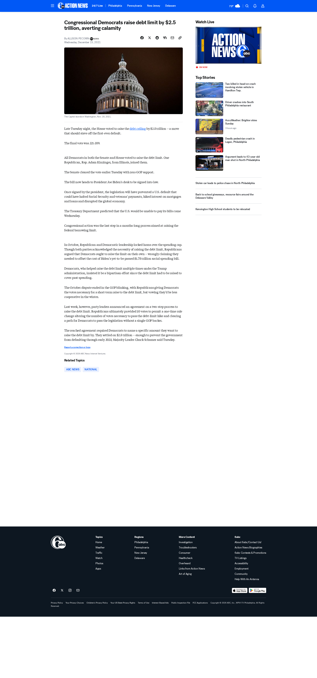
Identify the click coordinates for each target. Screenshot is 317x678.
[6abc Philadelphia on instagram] (70, 590)
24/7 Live (97, 5)
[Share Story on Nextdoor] (165, 38)
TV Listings (240, 558)
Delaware (170, 5)
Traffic (98, 553)
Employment (241, 568)
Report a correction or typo (77, 347)
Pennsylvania (134, 5)
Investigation (186, 542)
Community (241, 574)
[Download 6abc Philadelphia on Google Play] (257, 590)
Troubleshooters (188, 547)
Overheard (185, 563)
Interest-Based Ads (160, 603)
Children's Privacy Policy (97, 603)
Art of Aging (185, 574)
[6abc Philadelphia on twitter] (62, 590)
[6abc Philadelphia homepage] (72, 6)
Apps (98, 568)
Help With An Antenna (247, 579)
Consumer (184, 553)
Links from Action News (192, 568)
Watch (98, 558)
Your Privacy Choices (75, 603)
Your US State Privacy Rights (122, 603)
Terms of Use (143, 603)
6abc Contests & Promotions (250, 553)
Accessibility (241, 563)
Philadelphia (115, 5)
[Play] (228, 45)
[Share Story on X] (149, 38)
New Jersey (153, 5)
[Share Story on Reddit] (157, 38)
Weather (100, 547)
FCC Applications (200, 603)
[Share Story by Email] (172, 38)
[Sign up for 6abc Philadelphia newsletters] (78, 590)
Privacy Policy (57, 603)
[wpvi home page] (58, 542)
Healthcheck (185, 558)
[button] (52, 5)
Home (98, 542)
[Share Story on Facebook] (142, 38)
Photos (99, 563)
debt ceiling (138, 128)
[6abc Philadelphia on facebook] (54, 590)
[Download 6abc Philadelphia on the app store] (240, 590)
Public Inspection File (180, 603)
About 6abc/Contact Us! (248, 542)
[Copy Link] (180, 38)
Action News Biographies (248, 547)
